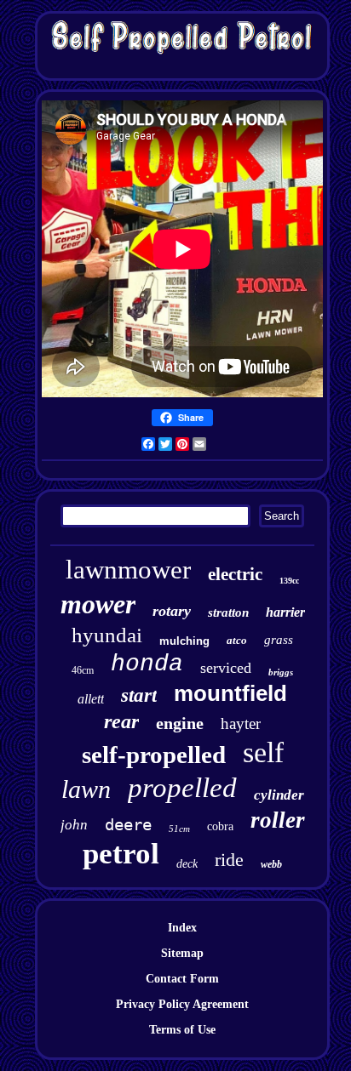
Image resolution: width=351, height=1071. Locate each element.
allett (91, 699)
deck (187, 863)
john (74, 825)
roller (277, 820)
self (263, 752)
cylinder (279, 795)
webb (271, 864)
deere (128, 824)
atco (237, 640)
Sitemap (182, 953)
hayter (241, 723)
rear (121, 721)
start (139, 695)
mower (97, 604)
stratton (228, 612)
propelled (182, 787)
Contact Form (182, 978)
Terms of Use (182, 1029)
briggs (280, 672)
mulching (184, 641)
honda (147, 664)
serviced (225, 667)
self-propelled (154, 754)
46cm (83, 670)
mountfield (230, 693)
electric (235, 574)
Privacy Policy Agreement (182, 1004)
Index (182, 927)
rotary (171, 610)
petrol (121, 853)
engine (180, 723)
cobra (220, 826)
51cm (179, 828)
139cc (289, 580)
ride (229, 859)
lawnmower (128, 569)
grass (278, 640)
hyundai (107, 635)
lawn (86, 789)
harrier (285, 612)
